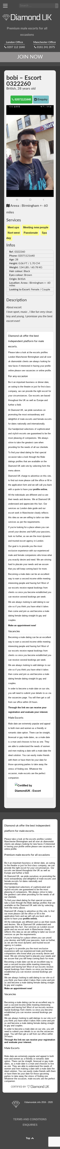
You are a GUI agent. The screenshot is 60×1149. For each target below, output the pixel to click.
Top (28, 1138)
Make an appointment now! (22, 625)
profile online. (40, 489)
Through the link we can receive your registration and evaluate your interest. (29, 1040)
